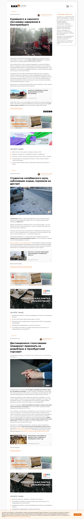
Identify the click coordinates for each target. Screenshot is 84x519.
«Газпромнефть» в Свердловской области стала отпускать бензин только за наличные (30, 159)
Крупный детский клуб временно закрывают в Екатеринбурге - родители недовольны (65, 37)
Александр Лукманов (46, 14)
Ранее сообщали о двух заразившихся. (21, 242)
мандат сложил (21, 428)
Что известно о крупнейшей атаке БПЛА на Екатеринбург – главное (65, 17)
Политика (13, 450)
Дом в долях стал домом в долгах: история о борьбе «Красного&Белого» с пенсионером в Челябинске (65, 22)
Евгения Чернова (47, 338)
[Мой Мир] (49, 111)
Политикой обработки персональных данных (18, 516)
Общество (20, 108)
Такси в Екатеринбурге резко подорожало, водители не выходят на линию (31, 163)
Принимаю (78, 514)
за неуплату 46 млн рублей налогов (22, 429)
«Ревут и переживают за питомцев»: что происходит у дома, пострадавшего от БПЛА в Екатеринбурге (65, 32)
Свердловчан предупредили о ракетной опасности (26, 325)
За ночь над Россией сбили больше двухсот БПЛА (26, 319)
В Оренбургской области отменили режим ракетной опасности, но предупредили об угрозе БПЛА (30, 328)
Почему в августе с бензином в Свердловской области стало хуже (65, 42)
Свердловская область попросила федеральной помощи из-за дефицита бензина (32, 316)
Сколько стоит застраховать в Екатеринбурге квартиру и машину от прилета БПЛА (65, 27)
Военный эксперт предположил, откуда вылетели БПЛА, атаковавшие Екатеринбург (31, 322)
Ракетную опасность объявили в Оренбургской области (27, 499)
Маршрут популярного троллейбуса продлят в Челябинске (28, 154)
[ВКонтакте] (44, 111)
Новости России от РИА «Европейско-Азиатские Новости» (15, 6)
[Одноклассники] (46, 111)
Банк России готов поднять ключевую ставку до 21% (26, 152)
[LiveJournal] (51, 111)
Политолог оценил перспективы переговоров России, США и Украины (31, 156)
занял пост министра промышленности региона (36, 431)
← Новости (13, 11)
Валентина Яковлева (46, 173)
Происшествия (14, 108)
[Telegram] (47, 111)
